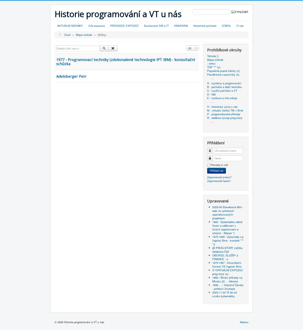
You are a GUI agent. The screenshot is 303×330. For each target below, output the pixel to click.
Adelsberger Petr (71, 76)
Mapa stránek (215, 60)
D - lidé (211, 94)
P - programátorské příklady (223, 114)
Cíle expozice (96, 26)
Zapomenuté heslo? (219, 181)
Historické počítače (204, 26)
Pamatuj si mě (219, 165)
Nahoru (244, 322)
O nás (240, 26)
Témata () (212, 56)
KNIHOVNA (181, 26)
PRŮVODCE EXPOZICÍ (124, 26)
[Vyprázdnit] (113, 48)
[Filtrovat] (104, 48)
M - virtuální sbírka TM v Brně (225, 110)
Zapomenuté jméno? (219, 177)
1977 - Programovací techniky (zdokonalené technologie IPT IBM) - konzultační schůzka (125, 61)
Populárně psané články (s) (223, 71)
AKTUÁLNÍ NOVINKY (70, 26)
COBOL (226, 26)
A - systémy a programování (224, 83)
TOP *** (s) (213, 67)
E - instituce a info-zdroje (222, 98)
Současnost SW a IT (156, 26)
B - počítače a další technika (224, 87)
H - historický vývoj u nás (222, 107)
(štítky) (212, 63)
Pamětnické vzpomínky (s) (223, 74)
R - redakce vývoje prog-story (224, 118)
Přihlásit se (216, 171)
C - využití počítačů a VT (222, 91)
